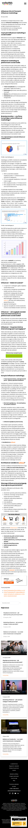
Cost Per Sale (14, 778)
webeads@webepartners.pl (14, 790)
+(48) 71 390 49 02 (14, 788)
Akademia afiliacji (14, 774)
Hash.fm (6, 300)
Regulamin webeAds (14, 766)
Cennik (14, 770)
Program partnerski (14, 776)
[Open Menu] (25, 3)
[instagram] (12, 793)
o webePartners (14, 764)
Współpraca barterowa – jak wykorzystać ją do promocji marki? (12, 661)
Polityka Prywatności (14, 768)
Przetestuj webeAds (14, 784)
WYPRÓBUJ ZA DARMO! (14, 356)
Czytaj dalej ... (6, 675)
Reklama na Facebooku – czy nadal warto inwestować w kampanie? (12, 740)
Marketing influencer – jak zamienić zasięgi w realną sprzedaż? (12, 700)
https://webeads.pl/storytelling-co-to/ (14, 590)
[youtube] (15, 793)
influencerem (13, 527)
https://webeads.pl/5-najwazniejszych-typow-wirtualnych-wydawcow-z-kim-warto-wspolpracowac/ (14, 594)
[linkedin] (18, 793)
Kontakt (14, 786)
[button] (19, 603)
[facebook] (10, 793)
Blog (14, 780)
